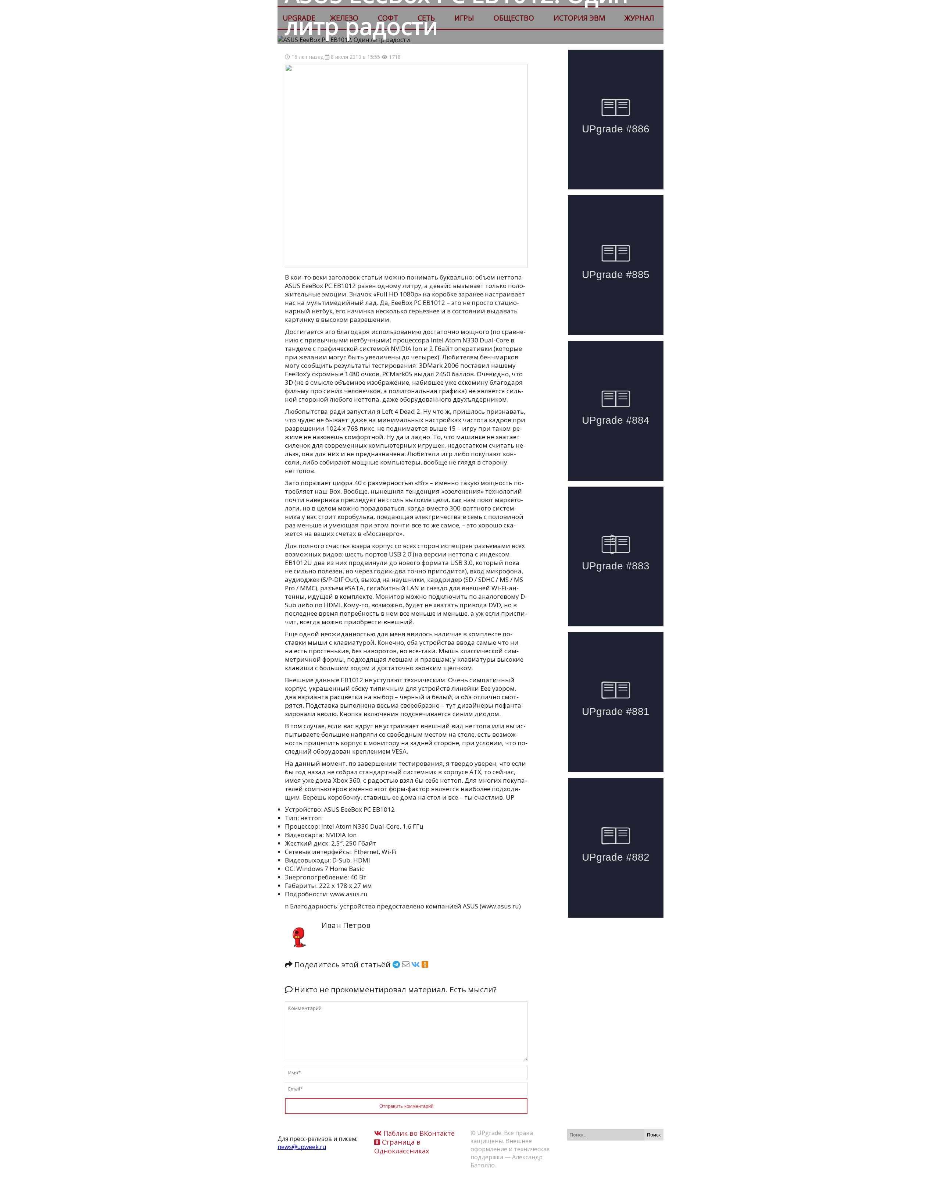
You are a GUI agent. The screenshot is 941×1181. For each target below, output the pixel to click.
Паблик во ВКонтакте (418, 1133)
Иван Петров (346, 925)
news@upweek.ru (302, 1147)
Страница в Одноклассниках (401, 1146)
